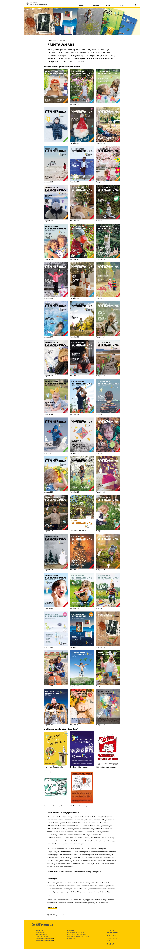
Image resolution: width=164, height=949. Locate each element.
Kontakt (110, 940)
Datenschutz (112, 938)
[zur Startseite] (36, 3)
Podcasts (110, 930)
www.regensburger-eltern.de (44, 940)
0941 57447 (44, 936)
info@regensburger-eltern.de (44, 938)
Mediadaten (52, 908)
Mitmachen (111, 935)
